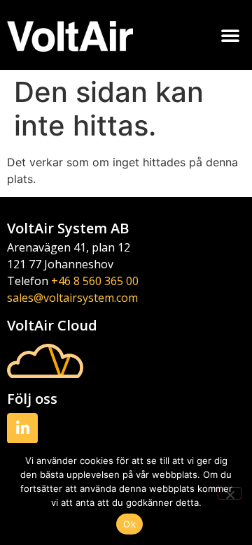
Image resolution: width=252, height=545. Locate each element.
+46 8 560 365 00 (95, 281)
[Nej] (229, 493)
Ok (129, 524)
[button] (230, 35)
